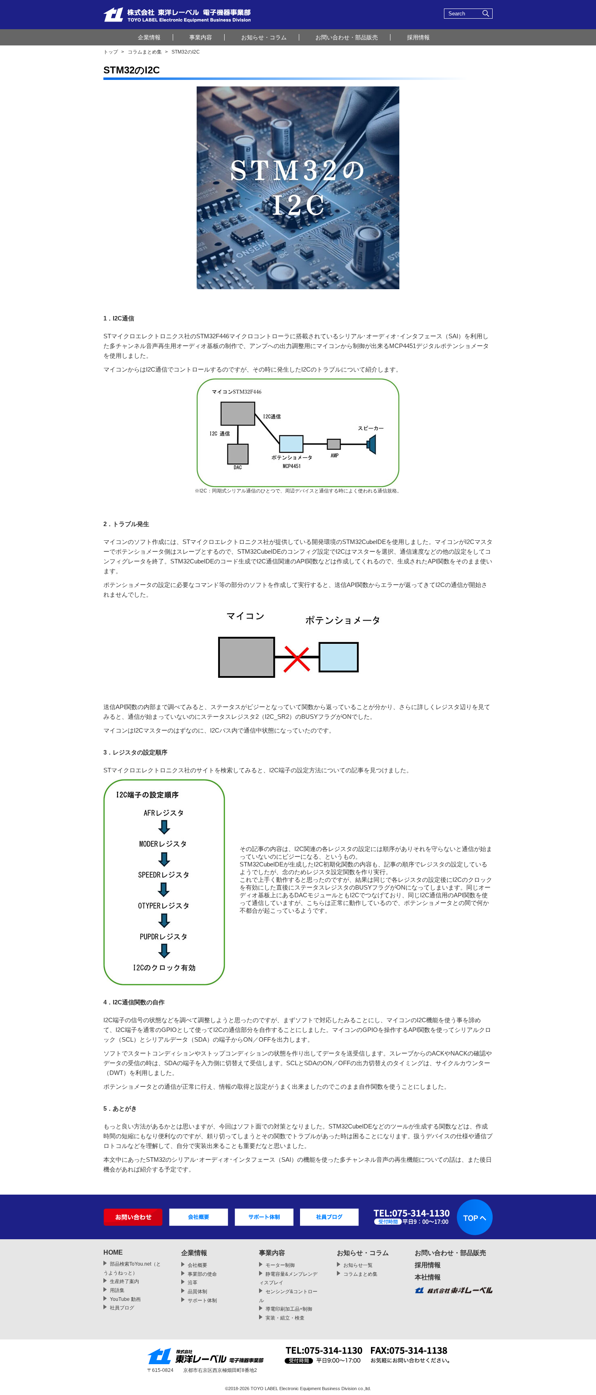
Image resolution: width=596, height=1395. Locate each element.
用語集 (117, 1290)
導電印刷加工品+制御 (289, 1309)
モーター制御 (280, 1265)
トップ (110, 52)
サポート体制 (202, 1300)
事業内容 (200, 37)
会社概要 (197, 1265)
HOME (113, 1252)
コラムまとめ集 (145, 52)
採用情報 (418, 37)
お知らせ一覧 (358, 1265)
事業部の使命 (202, 1274)
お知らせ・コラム (264, 37)
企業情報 (149, 37)
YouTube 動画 (125, 1299)
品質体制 (197, 1291)
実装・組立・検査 (285, 1318)
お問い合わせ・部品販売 (346, 37)
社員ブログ (122, 1308)
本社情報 (428, 1277)
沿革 (192, 1282)
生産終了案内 (124, 1281)
